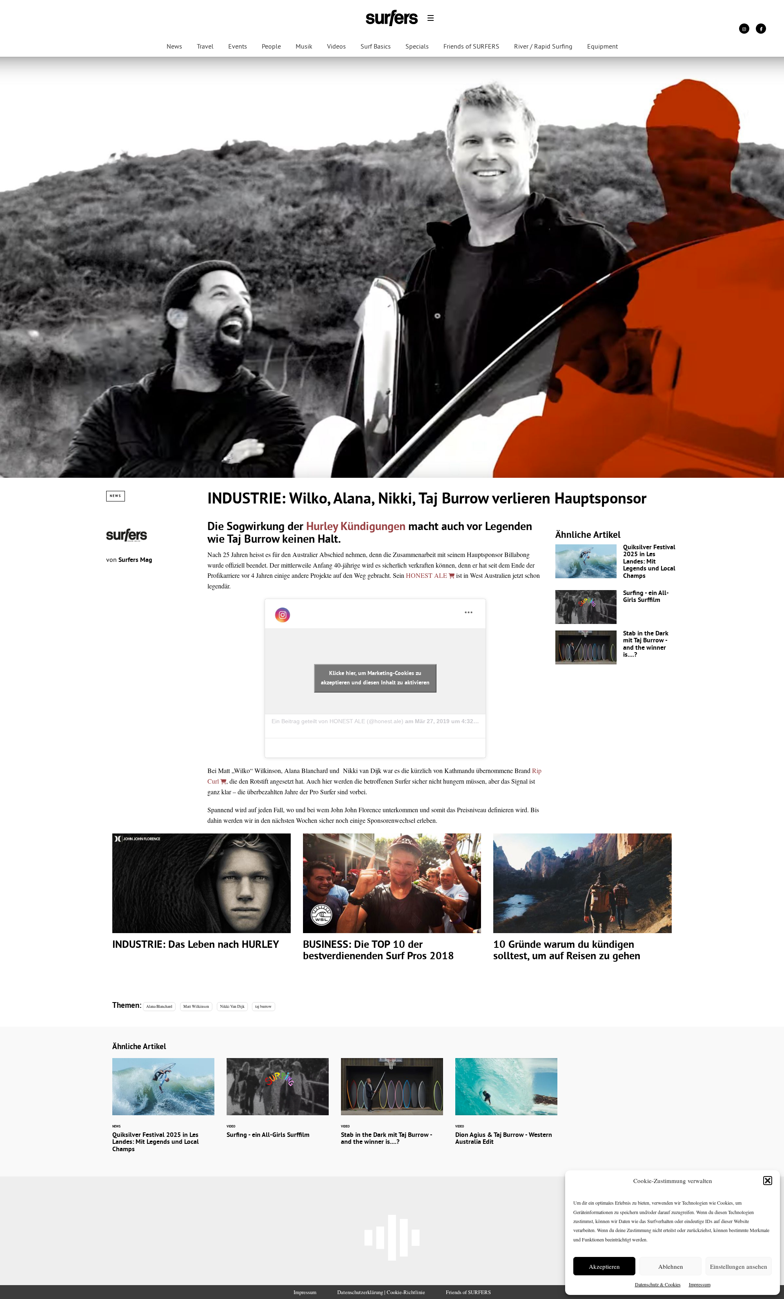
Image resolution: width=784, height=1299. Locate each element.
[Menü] (431, 18)
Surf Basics (376, 47)
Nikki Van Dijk (232, 1006)
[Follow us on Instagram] (744, 28)
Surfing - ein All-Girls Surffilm (616, 607)
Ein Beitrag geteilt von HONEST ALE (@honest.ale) (337, 721)
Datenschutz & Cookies (658, 1284)
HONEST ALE (427, 575)
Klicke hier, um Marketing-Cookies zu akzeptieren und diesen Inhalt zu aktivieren (375, 678)
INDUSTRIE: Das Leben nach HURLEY (201, 897)
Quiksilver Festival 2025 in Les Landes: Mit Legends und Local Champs (616, 564)
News (174, 47)
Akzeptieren (604, 1266)
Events (237, 47)
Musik (304, 47)
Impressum (699, 1284)
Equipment (602, 47)
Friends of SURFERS (471, 47)
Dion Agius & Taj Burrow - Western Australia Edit (506, 1107)
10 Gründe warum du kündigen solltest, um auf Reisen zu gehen (582, 902)
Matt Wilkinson (196, 1006)
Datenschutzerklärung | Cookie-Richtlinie (381, 1292)
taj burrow (263, 1006)
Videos (336, 47)
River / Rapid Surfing (543, 47)
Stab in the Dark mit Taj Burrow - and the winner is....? (616, 647)
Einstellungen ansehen (738, 1266)
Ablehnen (670, 1266)
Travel (205, 47)
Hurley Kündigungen (355, 527)
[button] (768, 1180)
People (271, 47)
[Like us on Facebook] (761, 28)
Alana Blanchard (159, 1006)
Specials (417, 47)
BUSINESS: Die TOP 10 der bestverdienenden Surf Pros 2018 (392, 902)
